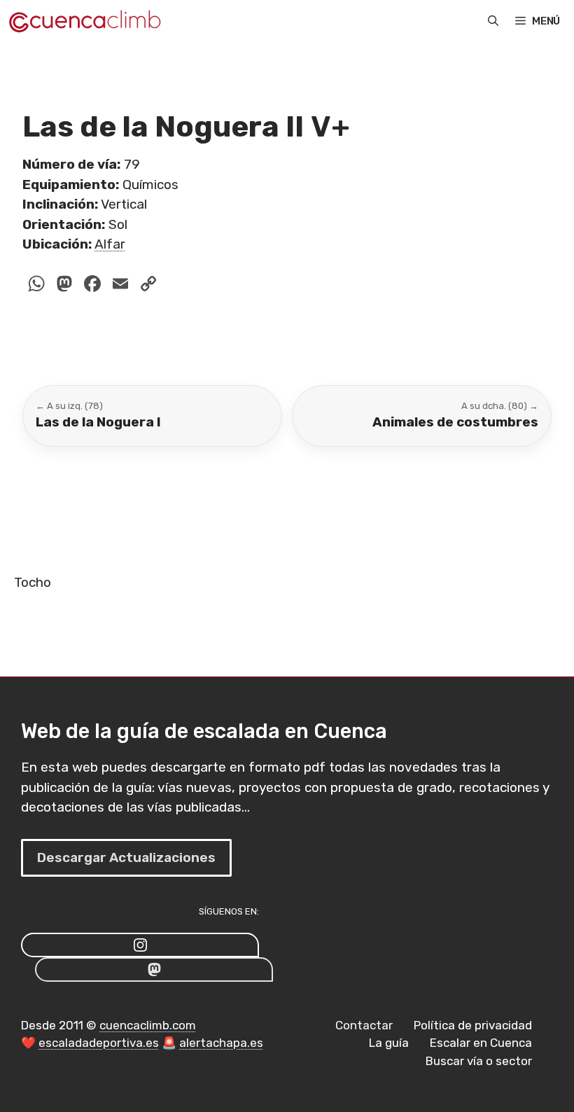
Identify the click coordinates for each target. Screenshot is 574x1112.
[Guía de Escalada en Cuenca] (84, 21)
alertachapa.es (221, 1043)
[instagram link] (140, 945)
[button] (493, 21)
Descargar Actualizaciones (126, 857)
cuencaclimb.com (147, 1025)
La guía (389, 1043)
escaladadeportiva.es (98, 1043)
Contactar (364, 1025)
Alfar (109, 244)
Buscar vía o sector (479, 1061)
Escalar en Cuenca (481, 1043)
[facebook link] (154, 969)
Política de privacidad (473, 1025)
